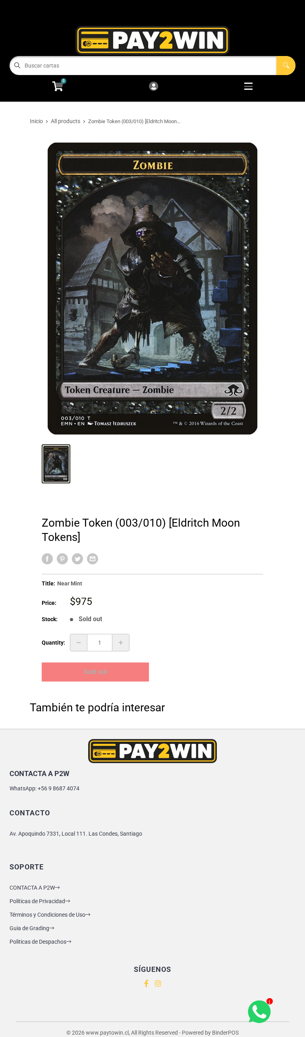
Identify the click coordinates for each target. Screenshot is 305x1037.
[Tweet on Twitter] (77, 558)
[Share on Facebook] (47, 558)
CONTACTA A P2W (32, 887)
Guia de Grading (29, 928)
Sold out (95, 672)
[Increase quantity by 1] (120, 642)
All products (65, 121)
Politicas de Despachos (38, 942)
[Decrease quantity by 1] (78, 642)
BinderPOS (225, 1032)
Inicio (36, 121)
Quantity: (53, 642)
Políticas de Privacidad (37, 901)
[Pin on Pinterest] (62, 558)
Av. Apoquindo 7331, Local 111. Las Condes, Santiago (76, 833)
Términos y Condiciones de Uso (47, 914)
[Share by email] (92, 558)
